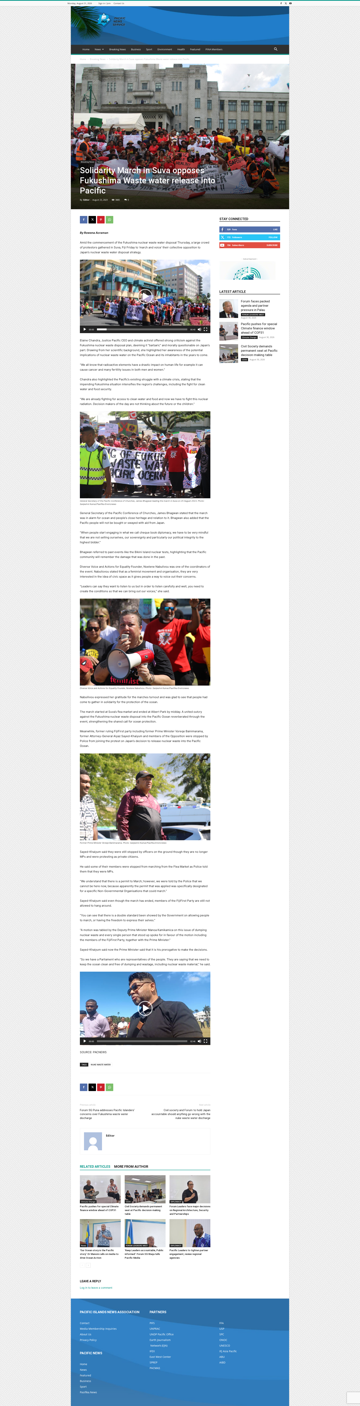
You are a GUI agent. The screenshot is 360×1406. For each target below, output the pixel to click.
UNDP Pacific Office (162, 1334)
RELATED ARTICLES (95, 1166)
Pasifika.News (88, 1392)
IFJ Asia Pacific (228, 1351)
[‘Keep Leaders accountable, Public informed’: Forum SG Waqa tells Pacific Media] (145, 1233)
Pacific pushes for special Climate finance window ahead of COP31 (259, 328)
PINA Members (214, 49)
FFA (221, 1323)
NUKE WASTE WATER (101, 1064)
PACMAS (155, 1368)
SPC (221, 1334)
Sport (149, 49)
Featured (195, 49)
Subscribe (272, 245)
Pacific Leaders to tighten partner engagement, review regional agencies (189, 1254)
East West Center (160, 1357)
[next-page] (88, 1265)
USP (221, 1328)
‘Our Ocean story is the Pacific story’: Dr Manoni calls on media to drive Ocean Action (99, 1254)
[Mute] (199, 329)
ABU (222, 1357)
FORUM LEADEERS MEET (137, 1245)
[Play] (85, 329)
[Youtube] (290, 3)
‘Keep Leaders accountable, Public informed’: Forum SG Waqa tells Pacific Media (144, 1254)
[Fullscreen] (205, 329)
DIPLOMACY (176, 1201)
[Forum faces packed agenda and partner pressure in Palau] (228, 308)
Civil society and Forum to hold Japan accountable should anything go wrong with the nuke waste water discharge (181, 1114)
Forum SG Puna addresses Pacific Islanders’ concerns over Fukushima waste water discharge (107, 1114)
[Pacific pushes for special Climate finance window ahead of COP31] (100, 1189)
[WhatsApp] (109, 219)
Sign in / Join (104, 3)
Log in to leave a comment (96, 1287)
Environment (165, 49)
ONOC (223, 1340)
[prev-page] (82, 1265)
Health (181, 49)
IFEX (152, 1351)
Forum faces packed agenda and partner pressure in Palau (255, 305)
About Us (85, 1334)
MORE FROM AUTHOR (131, 1166)
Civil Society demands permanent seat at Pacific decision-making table (143, 1210)
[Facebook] (281, 3)
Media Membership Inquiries (98, 1328)
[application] (145, 296)
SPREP (153, 1362)
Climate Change (88, 1201)
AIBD (222, 1362)
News (98, 49)
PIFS (152, 1323)
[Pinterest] (101, 219)
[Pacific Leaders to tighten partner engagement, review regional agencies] (190, 1233)
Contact (84, 1323)
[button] (275, 49)
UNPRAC (155, 1328)
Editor (86, 199)
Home (85, 49)
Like (275, 229)
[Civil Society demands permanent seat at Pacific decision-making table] (145, 1189)
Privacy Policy (88, 1340)
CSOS (128, 1201)
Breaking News (117, 49)
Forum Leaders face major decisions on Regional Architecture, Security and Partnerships (190, 1210)
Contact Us (119, 3)
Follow (273, 237)
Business (136, 49)
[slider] (142, 329)
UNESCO (224, 1345)
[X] (286, 3)
